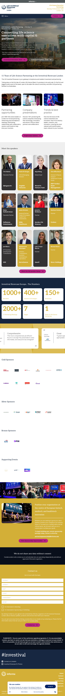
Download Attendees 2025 (13, 60)
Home (61, 673)
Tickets (55, 16)
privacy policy (34, 621)
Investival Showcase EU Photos (13, 664)
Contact (60, 676)
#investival (14, 655)
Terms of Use (59, 681)
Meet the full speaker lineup (31, 271)
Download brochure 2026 (39, 60)
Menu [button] (6, 16)
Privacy (61, 678)
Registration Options (31, 135)
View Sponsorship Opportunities (31, 541)
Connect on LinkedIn (10, 661)
